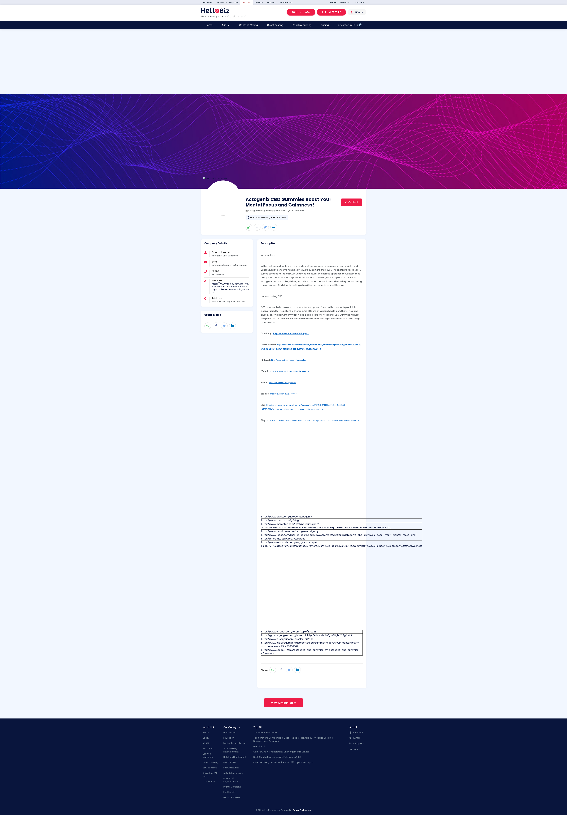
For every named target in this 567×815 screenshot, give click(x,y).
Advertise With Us (340, 2)
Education (228, 737)
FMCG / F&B (229, 762)
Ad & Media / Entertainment (231, 750)
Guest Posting (275, 25)
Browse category (208, 755)
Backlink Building (302, 25)
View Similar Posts (283, 703)
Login (206, 737)
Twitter (356, 737)
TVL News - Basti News (265, 732)
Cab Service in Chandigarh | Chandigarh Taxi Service (281, 751)
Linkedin (356, 749)
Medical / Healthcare (234, 743)
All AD (206, 743)
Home (209, 25)
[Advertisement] (173, 73)
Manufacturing (231, 767)
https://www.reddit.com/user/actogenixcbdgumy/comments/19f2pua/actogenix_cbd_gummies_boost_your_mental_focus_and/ (339, 535)
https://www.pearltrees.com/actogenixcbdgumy (289, 531)
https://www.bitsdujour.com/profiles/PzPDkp (287, 639)
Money (270, 2)
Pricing (325, 25)
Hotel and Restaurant (234, 757)
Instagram (358, 743)
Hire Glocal (259, 746)
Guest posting (210, 762)
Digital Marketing (232, 786)
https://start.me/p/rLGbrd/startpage (283, 538)
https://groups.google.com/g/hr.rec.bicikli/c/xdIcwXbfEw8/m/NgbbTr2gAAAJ (306, 635)
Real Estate (229, 792)
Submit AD (208, 748)
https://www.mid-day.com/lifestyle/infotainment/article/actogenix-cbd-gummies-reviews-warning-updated (230, 288)
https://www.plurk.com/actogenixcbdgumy (286, 516)
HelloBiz (246, 2)
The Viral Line (285, 2)
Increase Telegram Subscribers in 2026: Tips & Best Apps (283, 762)
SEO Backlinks (210, 767)
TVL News (208, 2)
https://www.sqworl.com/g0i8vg (280, 520)
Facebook (357, 732)
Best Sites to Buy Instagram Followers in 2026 (277, 757)
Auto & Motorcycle (233, 773)
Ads (224, 25)
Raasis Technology (227, 2)
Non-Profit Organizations (230, 780)
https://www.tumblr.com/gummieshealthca (289, 371)
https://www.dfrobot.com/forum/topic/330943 (288, 631)
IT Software (229, 732)
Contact (359, 2)
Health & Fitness (231, 797)
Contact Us (209, 781)
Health (259, 2)
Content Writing (248, 25)
